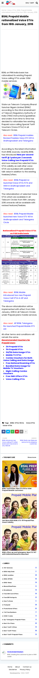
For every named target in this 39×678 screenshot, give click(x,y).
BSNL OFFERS (20, 579)
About (17, 667)
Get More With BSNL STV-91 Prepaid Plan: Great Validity (18, 521)
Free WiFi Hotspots (20, 597)
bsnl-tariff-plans (20, 631)
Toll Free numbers (20, 612)
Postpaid (20, 605)
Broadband (20, 590)
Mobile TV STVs (13, 355)
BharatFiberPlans (20, 586)
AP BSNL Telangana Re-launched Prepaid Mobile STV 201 (19, 326)
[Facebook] (4, 431)
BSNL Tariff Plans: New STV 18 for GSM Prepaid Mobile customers (16, 489)
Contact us (27, 667)
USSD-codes (20, 616)
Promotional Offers (20, 608)
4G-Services (20, 568)
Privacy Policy (25, 670)
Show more (32, 457)
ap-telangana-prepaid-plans (20, 620)
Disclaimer (13, 670)
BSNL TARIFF (25, 673)
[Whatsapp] (12, 431)
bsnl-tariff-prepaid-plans (20, 634)
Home (4, 10)
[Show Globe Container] (2, 3)
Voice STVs (30, 423)
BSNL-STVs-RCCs (17, 423)
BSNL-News (20, 582)
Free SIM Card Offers (20, 594)
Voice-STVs (11, 10)
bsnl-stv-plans (20, 623)
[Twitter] (8, 431)
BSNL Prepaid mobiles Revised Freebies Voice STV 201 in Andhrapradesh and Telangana (18, 138)
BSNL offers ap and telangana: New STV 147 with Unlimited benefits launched (19, 553)
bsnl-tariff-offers (20, 627)
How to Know (20, 601)
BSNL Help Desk (20, 571)
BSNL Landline (20, 575)
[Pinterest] (17, 431)
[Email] (21, 431)
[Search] (37, 3)
